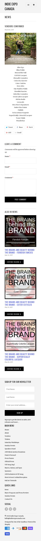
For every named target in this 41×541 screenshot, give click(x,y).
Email (19, 133)
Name (7, 156)
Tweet (10, 127)
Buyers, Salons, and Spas (13, 468)
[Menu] (28, 5)
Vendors (8, 436)
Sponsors (8, 471)
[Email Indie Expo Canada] (14, 509)
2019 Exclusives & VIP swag (14, 474)
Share (21, 127)
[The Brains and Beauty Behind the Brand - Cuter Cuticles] (20, 283)
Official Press (9, 461)
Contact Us (8, 499)
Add (9, 133)
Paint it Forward (10, 455)
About (7, 433)
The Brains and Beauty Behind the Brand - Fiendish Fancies (19, 251)
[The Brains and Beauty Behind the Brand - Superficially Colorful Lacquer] (20, 335)
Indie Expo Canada (11, 6)
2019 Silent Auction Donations (15, 452)
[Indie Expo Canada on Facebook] (6, 509)
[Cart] (33, 5)
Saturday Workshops (12, 442)
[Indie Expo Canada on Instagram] (10, 509)
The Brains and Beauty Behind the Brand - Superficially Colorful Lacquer (19, 356)
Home (7, 430)
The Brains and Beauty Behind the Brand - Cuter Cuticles (19, 303)
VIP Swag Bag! (10, 465)
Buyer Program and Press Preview (17, 493)
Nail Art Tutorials (10, 480)
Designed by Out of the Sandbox (16, 522)
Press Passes (9, 458)
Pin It (31, 127)
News (8, 17)
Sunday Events (10, 446)
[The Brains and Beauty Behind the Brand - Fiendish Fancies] (20, 231)
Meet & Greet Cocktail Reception (16, 477)
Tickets (7, 439)
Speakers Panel (10, 449)
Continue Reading (13, 262)
